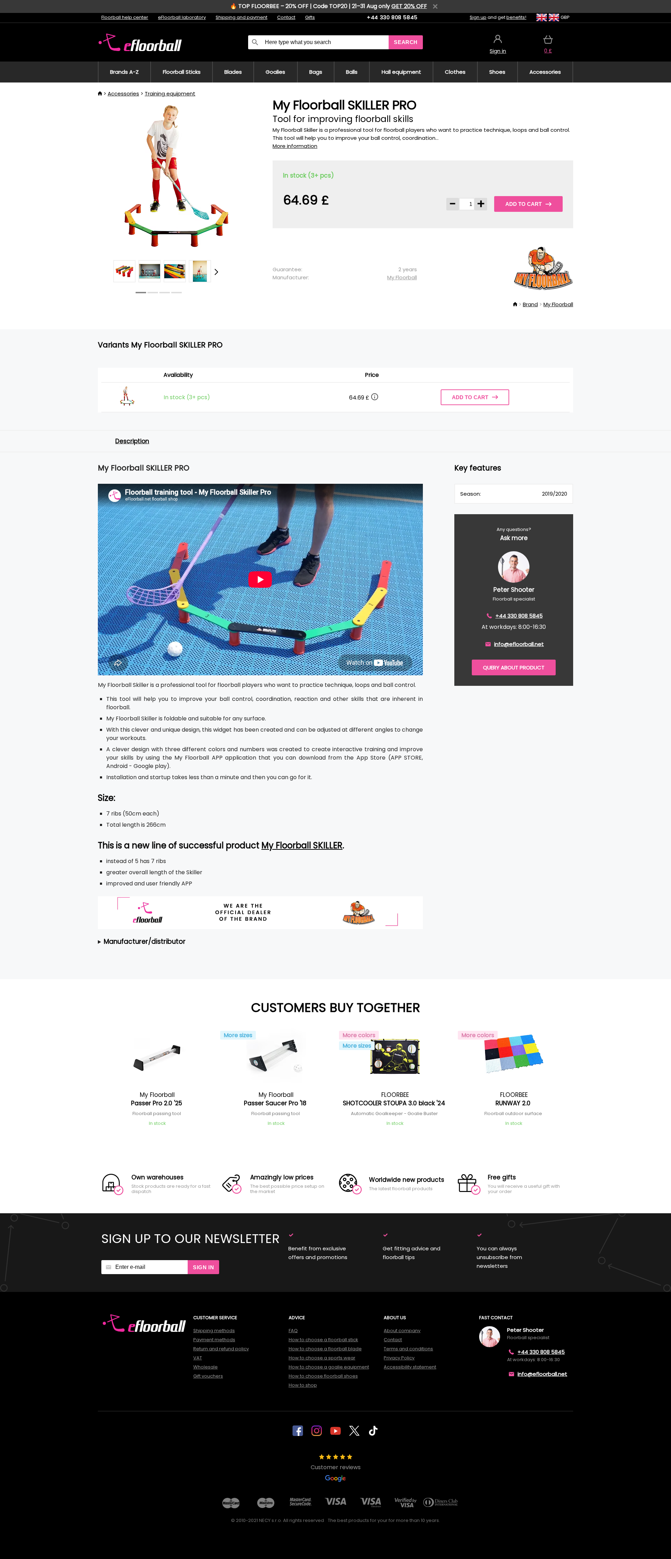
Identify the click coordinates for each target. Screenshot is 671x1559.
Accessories (123, 93)
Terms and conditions (408, 1348)
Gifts (310, 17)
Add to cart (523, 204)
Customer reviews (336, 1467)
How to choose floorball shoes (323, 1376)
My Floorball (402, 277)
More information (295, 146)
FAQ (293, 1330)
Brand (530, 304)
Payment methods (214, 1339)
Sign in (203, 1267)
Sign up (478, 17)
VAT (197, 1358)
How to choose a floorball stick (323, 1339)
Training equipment (170, 93)
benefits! (516, 17)
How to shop (303, 1385)
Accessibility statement (410, 1367)
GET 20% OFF (409, 6)
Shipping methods (214, 1330)
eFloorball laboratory (182, 17)
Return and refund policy (221, 1348)
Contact (286, 17)
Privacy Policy (399, 1358)
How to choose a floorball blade (325, 1348)
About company (402, 1330)
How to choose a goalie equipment (329, 1367)
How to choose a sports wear (322, 1358)
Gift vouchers (208, 1376)
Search (406, 42)
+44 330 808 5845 (392, 17)
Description (132, 441)
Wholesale (205, 1367)
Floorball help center (124, 17)
